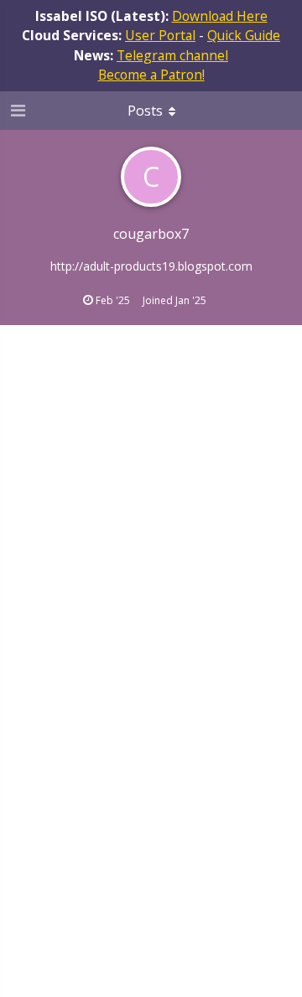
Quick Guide (243, 35)
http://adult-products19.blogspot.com (151, 266)
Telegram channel (172, 55)
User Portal (160, 35)
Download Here (220, 16)
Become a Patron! (151, 74)
